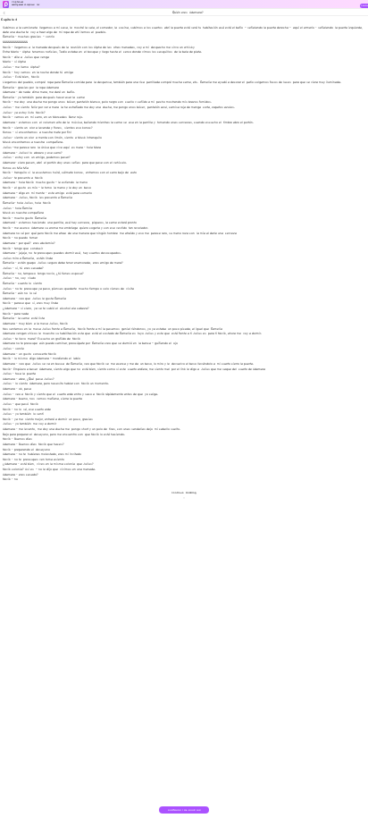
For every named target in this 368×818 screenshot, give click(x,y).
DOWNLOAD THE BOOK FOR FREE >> (184, 811)
